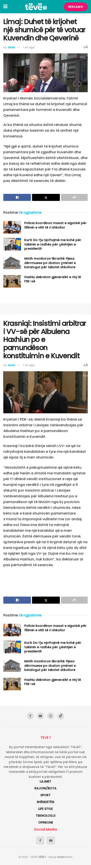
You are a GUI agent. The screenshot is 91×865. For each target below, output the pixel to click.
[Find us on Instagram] (50, 715)
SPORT (45, 795)
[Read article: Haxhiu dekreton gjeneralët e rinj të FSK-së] (12, 281)
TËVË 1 (42, 857)
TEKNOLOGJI (45, 815)
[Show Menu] (5, 6)
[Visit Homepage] (36, 6)
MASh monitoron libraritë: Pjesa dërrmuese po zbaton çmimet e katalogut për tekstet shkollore (50, 262)
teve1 (11, 365)
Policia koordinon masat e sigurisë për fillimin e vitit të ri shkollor (55, 225)
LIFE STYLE (45, 809)
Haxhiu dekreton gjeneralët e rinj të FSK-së (52, 279)
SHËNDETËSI (45, 802)
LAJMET (45, 781)
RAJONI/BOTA (45, 788)
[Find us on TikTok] (60, 716)
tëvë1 (11, 47)
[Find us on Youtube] (40, 715)
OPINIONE (45, 822)
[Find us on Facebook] (30, 715)
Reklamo (75, 7)
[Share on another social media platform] (74, 197)
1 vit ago (29, 47)
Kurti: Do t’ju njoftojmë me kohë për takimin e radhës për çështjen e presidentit (52, 244)
